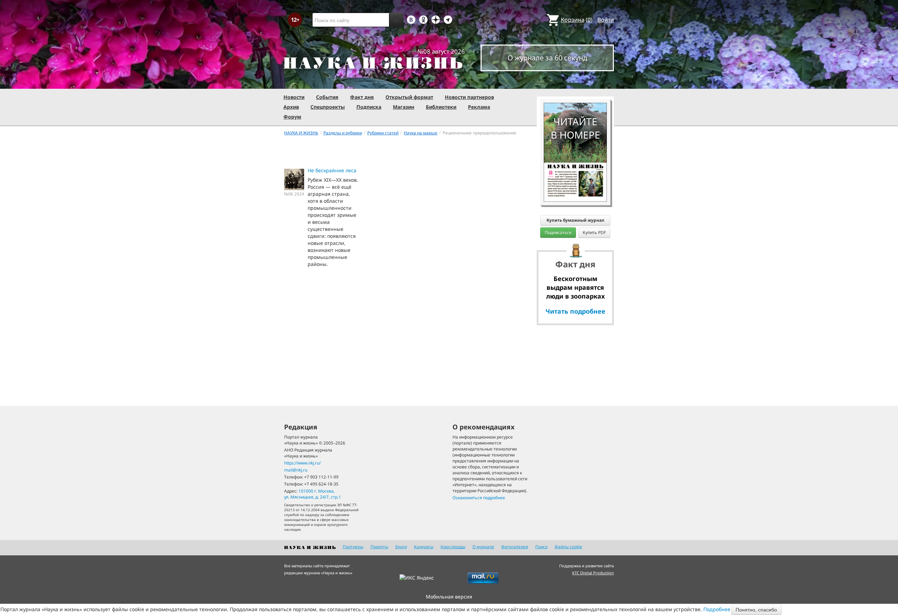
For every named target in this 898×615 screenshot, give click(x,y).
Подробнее (716, 609)
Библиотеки (441, 106)
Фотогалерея (514, 547)
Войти (605, 20)
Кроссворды (453, 547)
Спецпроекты (327, 106)
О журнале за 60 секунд (547, 57)
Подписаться (558, 232)
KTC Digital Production (593, 572)
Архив (291, 106)
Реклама (479, 106)
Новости (293, 97)
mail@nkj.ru (295, 470)
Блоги (401, 547)
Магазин (403, 106)
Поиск (541, 547)
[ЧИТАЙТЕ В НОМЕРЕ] (575, 82)
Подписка (368, 106)
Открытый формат (409, 97)
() (576, 20)
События (327, 97)
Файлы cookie (568, 547)
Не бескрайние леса (332, 170)
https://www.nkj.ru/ (302, 463)
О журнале (483, 547)
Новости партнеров (469, 97)
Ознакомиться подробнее (479, 498)
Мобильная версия (449, 596)
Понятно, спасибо (756, 609)
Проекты (379, 547)
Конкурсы (424, 547)
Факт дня (362, 97)
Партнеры (353, 547)
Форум (292, 116)
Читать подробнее (575, 311)
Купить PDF (594, 232)
